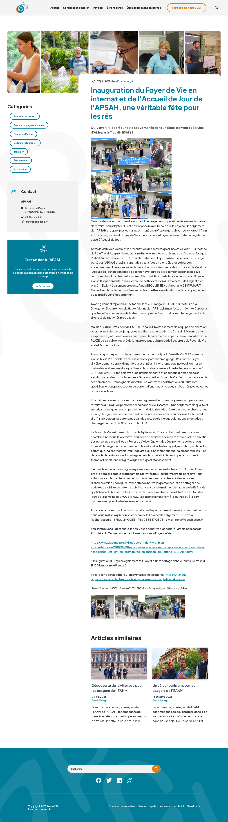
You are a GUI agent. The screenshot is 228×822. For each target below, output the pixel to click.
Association (20, 169)
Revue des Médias (23, 134)
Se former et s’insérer (25, 142)
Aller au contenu (147, 1)
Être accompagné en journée (144, 7)
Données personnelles (122, 806)
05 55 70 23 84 (34, 216)
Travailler (98, 7)
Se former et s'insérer (76, 7)
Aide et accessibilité (206, 1)
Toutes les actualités (25, 116)
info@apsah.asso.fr (36, 221)
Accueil (54, 7)
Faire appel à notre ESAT (186, 7)
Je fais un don (43, 286)
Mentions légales (148, 806)
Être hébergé (115, 7)
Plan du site (187, 1)
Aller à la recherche (169, 1)
